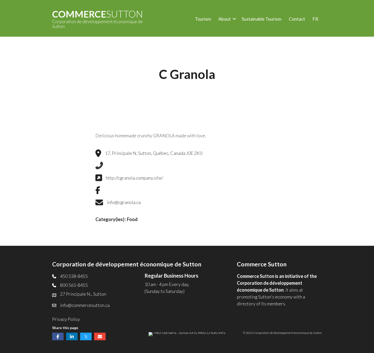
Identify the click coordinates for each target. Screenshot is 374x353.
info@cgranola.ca (124, 202)
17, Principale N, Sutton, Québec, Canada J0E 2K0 (153, 153)
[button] (234, 19)
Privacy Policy (66, 319)
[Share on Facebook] (58, 336)
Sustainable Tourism (261, 19)
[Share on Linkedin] (72, 336)
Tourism (203, 19)
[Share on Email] (100, 336)
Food (132, 219)
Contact (297, 19)
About (224, 19)
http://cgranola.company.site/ (134, 178)
